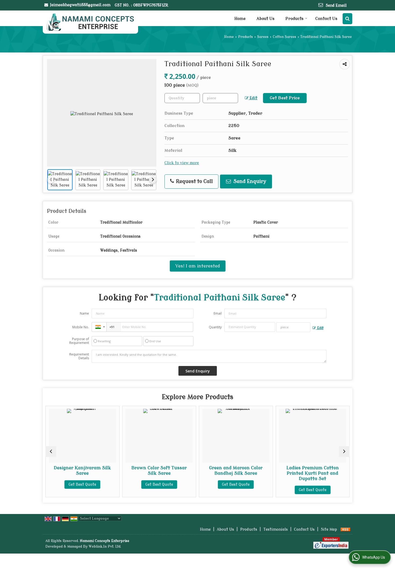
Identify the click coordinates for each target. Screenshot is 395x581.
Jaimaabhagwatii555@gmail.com (80, 5)
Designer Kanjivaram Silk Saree (81, 470)
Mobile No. (80, 327)
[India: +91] (99, 327)
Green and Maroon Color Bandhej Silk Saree (234, 470)
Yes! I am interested (197, 266)
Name (84, 313)
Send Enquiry (249, 181)
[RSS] (345, 529)
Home (240, 18)
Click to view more (181, 163)
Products (294, 18)
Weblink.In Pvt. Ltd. (105, 546)
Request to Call (194, 181)
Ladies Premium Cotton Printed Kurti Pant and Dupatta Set (311, 473)
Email (218, 313)
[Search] (347, 18)
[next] (152, 179)
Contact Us (326, 18)
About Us (265, 18)
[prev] (50, 179)
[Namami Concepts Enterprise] (90, 22)
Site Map (329, 529)
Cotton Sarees (284, 37)
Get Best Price (285, 98)
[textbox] (220, 98)
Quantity (215, 327)
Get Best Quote (81, 485)
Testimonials (275, 529)
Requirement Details (79, 356)
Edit (253, 98)
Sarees (262, 37)
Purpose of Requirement (79, 341)
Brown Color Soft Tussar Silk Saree (157, 470)
